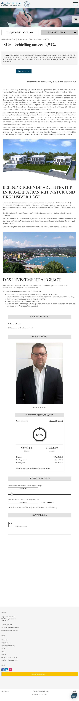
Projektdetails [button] (57, 32)
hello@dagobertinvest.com (10, 628)
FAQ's (3, 648)
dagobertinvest (6, 39)
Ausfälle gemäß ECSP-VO (9, 657)
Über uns (4, 640)
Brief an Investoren (21, 526)
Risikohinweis (5, 643)
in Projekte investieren (20, 39)
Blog (2, 651)
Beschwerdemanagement (9, 660)
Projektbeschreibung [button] (20, 32)
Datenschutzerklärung (41, 691)
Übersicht (22, 71)
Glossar (3, 654)
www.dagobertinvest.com (9, 630)
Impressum (5, 691)
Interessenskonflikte (7, 646)
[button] (39, 674)
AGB (74, 691)
